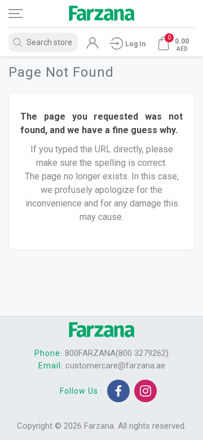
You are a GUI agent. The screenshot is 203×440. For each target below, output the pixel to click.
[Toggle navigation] (25, 13)
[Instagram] (145, 391)
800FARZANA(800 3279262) (117, 353)
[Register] (92, 46)
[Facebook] (118, 391)
